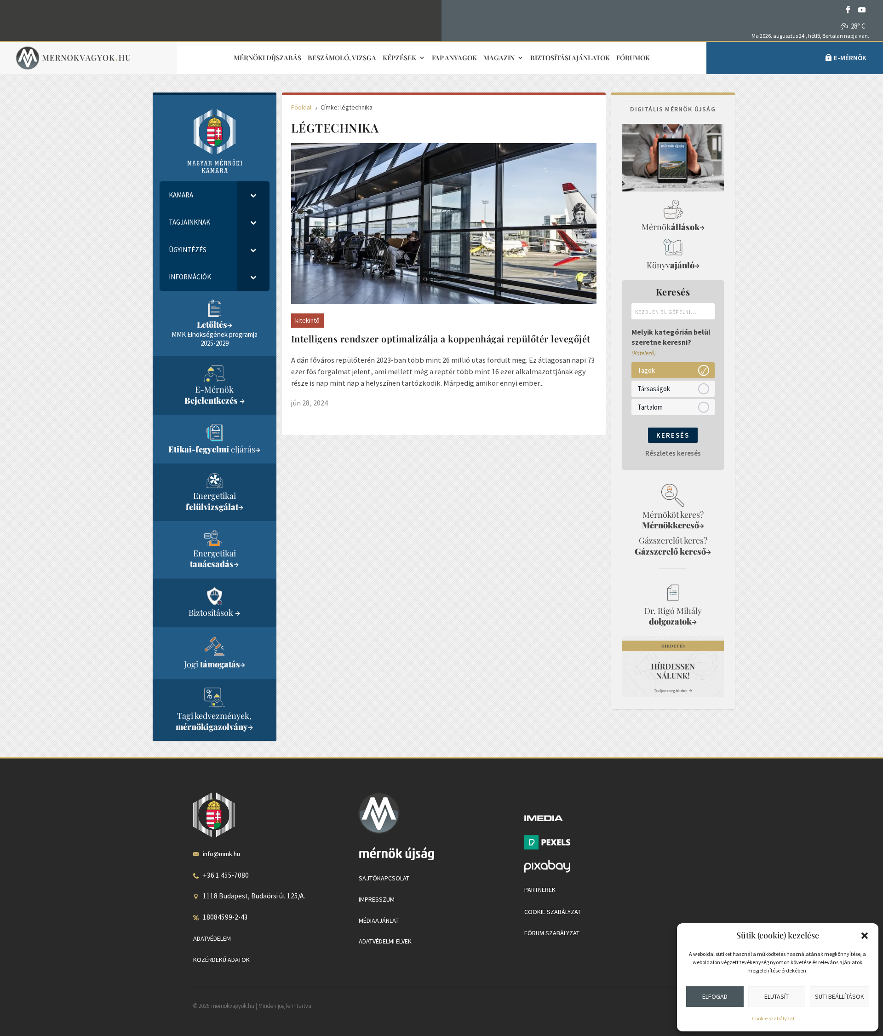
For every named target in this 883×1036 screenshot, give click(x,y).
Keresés (672, 435)
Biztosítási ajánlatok (570, 58)
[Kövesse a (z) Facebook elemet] (848, 9)
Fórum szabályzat (551, 933)
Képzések (399, 58)
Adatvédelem (212, 938)
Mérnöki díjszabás (267, 58)
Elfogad (715, 996)
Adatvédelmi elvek (385, 941)
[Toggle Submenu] (253, 195)
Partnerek (540, 890)
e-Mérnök (850, 57)
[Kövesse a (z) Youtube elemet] (861, 9)
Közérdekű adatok (221, 959)
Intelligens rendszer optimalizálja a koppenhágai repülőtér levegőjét (441, 338)
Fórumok (633, 58)
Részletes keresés (673, 453)
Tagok (646, 369)
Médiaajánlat (379, 920)
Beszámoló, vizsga (342, 58)
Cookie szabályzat (773, 1018)
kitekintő (307, 320)
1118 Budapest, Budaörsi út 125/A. (254, 895)
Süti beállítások (839, 996)
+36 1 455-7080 (226, 875)
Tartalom (650, 406)
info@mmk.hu (221, 854)
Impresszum (377, 899)
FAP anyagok (454, 58)
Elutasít (776, 996)
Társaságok (653, 388)
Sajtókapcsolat (384, 878)
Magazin (499, 58)
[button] (864, 935)
